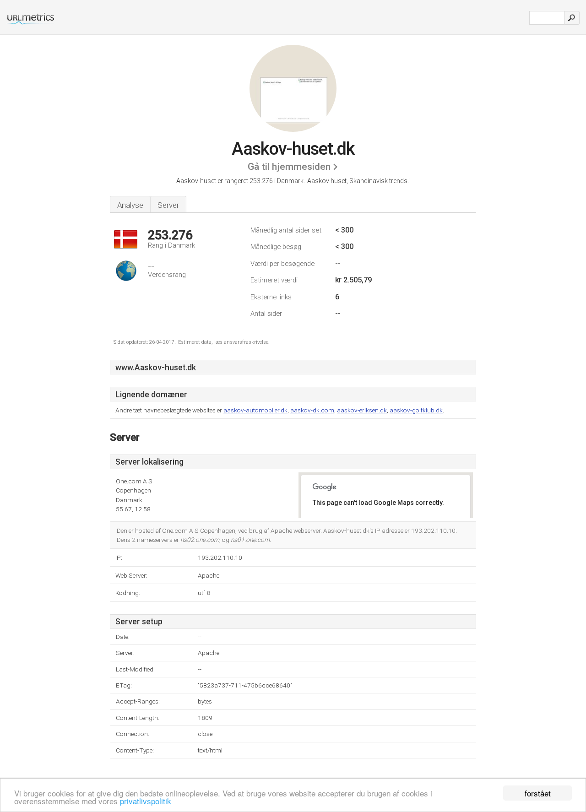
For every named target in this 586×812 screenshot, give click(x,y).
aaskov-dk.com (312, 410)
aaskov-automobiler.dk (255, 410)
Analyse (130, 205)
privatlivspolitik (145, 801)
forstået (538, 793)
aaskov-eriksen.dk (362, 410)
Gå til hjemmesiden (289, 166)
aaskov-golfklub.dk (416, 410)
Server (168, 205)
